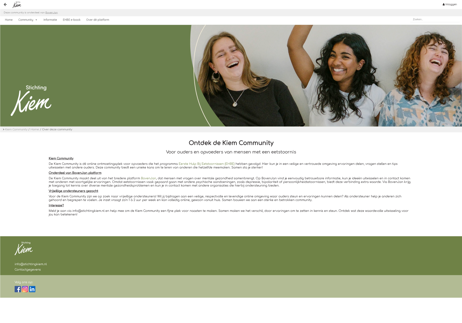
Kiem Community (16, 129)
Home (34, 129)
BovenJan (51, 12)
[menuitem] (449, 4)
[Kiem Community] (15, 4)
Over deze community (57, 129)
